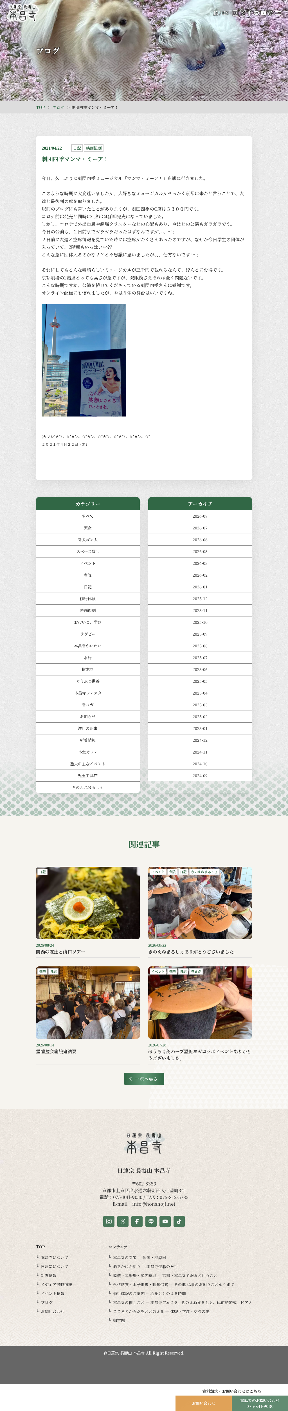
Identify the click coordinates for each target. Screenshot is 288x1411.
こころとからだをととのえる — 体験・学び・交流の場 (161, 1311)
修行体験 (88, 598)
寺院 (88, 575)
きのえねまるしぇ (88, 787)
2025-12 (200, 598)
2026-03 (200, 563)
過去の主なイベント (87, 763)
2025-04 (200, 693)
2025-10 (200, 622)
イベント (88, 563)
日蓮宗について (54, 1266)
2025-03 (200, 704)
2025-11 (200, 610)
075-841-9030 (127, 1197)
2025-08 (200, 645)
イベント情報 (52, 1293)
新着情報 (88, 740)
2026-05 (200, 551)
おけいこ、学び (88, 622)
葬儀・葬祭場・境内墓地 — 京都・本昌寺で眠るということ (165, 1275)
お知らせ (88, 716)
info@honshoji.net (153, 1204)
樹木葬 (88, 669)
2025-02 (200, 716)
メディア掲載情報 (56, 1284)
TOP (40, 107)
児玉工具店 (88, 775)
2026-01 (200, 587)
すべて (88, 516)
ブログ (58, 107)
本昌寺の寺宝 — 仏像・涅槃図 (139, 1257)
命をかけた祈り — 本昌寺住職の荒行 (145, 1266)
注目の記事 (88, 728)
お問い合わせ (52, 1311)
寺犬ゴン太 (88, 539)
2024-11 (200, 752)
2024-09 (200, 775)
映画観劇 (88, 610)
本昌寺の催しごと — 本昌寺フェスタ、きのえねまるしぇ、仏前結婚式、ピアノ (182, 1302)
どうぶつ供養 (88, 681)
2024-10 (200, 763)
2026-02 (200, 575)
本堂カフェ (88, 752)
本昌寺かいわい (88, 645)
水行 (88, 657)
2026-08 (200, 516)
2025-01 (200, 728)
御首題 (119, 1320)
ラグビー (88, 634)
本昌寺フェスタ (88, 693)
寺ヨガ (88, 704)
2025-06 (200, 669)
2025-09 (200, 634)
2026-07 (200, 528)
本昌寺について (54, 1257)
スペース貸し (88, 551)
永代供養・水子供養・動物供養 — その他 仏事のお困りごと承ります (173, 1284)
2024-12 (200, 740)
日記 (88, 587)
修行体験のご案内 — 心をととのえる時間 (149, 1293)
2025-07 (200, 657)
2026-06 (200, 539)
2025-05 (200, 681)
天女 (88, 528)
